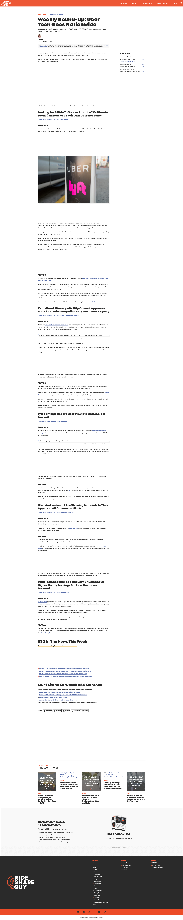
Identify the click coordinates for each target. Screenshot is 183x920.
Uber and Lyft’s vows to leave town (56, 324)
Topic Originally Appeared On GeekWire (54, 592)
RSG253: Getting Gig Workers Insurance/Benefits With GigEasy (60, 692)
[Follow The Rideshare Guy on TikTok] (105, 912)
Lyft (69, 490)
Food (95, 869)
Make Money (97, 881)
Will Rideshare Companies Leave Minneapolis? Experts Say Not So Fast (63, 673)
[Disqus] (78, 735)
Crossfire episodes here (49, 633)
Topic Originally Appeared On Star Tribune (55, 315)
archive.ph (75, 315)
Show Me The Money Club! (96, 302)
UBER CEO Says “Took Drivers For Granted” (53, 697)
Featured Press (126, 865)
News (44, 14)
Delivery (95, 867)
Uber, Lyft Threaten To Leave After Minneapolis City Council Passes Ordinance (65, 676)
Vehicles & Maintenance (101, 902)
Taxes (95, 888)
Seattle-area (42, 601)
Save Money (97, 883)
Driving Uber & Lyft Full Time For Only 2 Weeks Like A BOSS (58, 700)
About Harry (125, 862)
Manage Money (97, 879)
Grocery (96, 872)
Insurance (97, 895)
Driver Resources (97, 890)
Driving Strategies (99, 892)
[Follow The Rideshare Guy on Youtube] (99, 912)
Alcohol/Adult (98, 876)
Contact (124, 869)
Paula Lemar (47, 36)
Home (39, 14)
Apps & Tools (97, 865)
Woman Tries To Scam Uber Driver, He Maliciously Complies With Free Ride (64, 668)
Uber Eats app (73, 528)
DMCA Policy (156, 862)
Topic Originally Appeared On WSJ (52, 512)
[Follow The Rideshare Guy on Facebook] (94, 912)
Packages (97, 874)
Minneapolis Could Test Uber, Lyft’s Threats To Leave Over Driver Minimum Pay (65, 671)
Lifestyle (96, 897)
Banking (96, 886)
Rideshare (95, 862)
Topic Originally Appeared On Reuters (53, 421)
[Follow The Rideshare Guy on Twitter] (78, 912)
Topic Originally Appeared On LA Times (53, 119)
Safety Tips (97, 900)
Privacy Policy (156, 865)
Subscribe (125, 867)
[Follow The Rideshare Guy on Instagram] (89, 912)
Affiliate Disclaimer (157, 867)
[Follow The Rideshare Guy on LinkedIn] (84, 912)
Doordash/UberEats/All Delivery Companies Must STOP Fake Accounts (63, 694)
